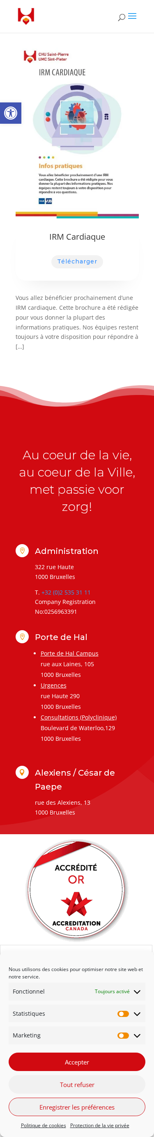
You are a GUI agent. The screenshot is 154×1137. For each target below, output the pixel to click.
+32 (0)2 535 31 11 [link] (66, 592)
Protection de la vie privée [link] (99, 1125)
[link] (10, 113)
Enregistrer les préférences (77, 1107)
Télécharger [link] (77, 261)
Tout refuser (77, 1084)
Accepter (77, 1062)
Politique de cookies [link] (43, 1125)
